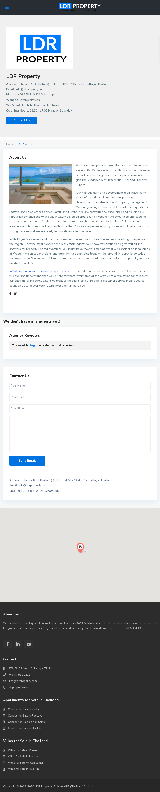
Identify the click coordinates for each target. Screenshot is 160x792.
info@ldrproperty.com (30, 89)
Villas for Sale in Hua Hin (23, 769)
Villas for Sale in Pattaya (24, 756)
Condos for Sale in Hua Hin (24, 728)
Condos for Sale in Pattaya (25, 716)
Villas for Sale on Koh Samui (25, 763)
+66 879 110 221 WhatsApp (37, 95)
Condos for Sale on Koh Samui (27, 722)
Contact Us (22, 120)
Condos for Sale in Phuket (24, 709)
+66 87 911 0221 (19, 675)
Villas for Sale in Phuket (23, 750)
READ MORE (134, 628)
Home (9, 144)
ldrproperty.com (30, 100)
